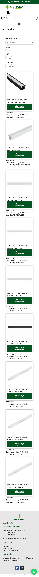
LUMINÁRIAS (10, 117)
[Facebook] (17, 568)
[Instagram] (22, 568)
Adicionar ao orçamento (19, 107)
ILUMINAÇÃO (23, 115)
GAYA (16, 115)
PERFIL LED (20, 117)
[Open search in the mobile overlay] (19, 18)
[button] (19, 24)
